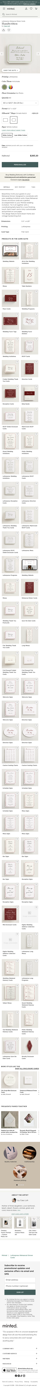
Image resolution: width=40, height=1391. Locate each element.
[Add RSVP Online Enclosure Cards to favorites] (17, 409)
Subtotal (6, 156)
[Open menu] (4, 8)
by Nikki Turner (24, 1134)
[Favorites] (31, 8)
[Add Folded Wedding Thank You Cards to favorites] (17, 361)
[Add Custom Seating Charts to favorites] (17, 748)
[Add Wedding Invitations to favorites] (17, 339)
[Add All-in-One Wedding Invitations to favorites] (36, 244)
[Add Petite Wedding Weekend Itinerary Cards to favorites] (36, 1012)
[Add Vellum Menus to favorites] (17, 985)
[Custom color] (10, 87)
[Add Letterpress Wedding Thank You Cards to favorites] (17, 508)
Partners (6, 1358)
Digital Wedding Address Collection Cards (28, 927)
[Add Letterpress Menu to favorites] (36, 533)
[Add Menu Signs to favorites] (36, 793)
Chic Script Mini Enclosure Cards (8, 1091)
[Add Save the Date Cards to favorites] (36, 603)
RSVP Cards (26, 356)
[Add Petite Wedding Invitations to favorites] (36, 434)
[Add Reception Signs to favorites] (36, 861)
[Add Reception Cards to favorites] (17, 386)
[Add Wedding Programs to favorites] (36, 291)
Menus (5, 286)
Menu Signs (25, 811)
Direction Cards (27, 379)
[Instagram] (24, 1375)
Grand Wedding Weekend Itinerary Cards (28, 1005)
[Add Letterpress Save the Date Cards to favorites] (17, 1039)
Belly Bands (26, 404)
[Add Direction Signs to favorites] (36, 702)
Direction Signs (27, 720)
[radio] (5, 120)
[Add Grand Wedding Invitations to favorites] (17, 434)
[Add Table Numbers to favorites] (36, 268)
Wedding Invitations (9, 356)
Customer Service (10, 1353)
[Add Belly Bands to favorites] (36, 386)
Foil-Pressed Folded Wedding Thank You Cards (9, 672)
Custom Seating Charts (10, 765)
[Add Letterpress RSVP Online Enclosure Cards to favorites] (17, 533)
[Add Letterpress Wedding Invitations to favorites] (17, 458)
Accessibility (34, 1381)
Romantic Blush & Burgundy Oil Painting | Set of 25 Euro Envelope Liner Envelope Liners (28, 1131)
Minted (4, 1255)
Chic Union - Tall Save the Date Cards (33, 1232)
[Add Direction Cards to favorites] (36, 361)
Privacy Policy (19, 1381)
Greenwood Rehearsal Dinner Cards (28, 1091)
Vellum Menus (7, 1003)
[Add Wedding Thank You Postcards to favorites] (17, 603)
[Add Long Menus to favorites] (36, 628)
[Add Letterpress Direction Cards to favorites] (36, 483)
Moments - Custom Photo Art (19, 1232)
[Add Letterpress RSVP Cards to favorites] (36, 458)
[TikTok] (21, 1375)
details (7, 187)
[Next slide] (38, 53)
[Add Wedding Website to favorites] (17, 244)
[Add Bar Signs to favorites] (17, 839)
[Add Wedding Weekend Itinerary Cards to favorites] (17, 960)
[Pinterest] (18, 1375)
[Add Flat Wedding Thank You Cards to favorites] (17, 628)
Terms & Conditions (7, 1381)
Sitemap (26, 1381)
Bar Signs (6, 856)
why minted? (20, 187)
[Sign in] (26, 8)
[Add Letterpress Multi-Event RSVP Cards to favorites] (36, 508)
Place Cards (7, 309)
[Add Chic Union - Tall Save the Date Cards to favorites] (38, 1218)
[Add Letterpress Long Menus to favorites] (36, 934)
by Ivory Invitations (6, 1134)
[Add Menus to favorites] (17, 268)
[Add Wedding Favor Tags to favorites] (17, 314)
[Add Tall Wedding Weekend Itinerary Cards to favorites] (17, 1012)
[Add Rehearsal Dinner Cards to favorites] (36, 580)
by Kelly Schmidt (6, 1094)
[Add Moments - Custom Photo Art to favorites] (24, 1218)
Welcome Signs (8, 697)
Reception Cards (8, 404)
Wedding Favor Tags (9, 331)
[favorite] (9, 30)
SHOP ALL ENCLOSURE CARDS (27, 1068)
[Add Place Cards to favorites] (17, 291)
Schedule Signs (8, 788)
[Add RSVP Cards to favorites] (36, 339)
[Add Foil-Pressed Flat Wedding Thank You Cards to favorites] (36, 653)
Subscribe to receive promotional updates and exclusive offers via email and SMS (19, 1269)
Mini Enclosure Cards (9, 925)
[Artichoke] (4, 87)
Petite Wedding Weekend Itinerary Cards (28, 1032)
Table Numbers (27, 286)
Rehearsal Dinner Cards (29, 598)
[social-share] (3, 30)
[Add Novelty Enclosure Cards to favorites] (36, 1039)
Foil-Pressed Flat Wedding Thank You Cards (28, 672)
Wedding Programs (28, 309)
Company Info (8, 1348)
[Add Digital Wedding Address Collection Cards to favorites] (36, 907)
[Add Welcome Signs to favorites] (17, 679)
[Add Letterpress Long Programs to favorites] (36, 960)
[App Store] (9, 1370)
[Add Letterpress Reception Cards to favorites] (17, 483)
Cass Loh (7, 26)
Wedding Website (8, 261)
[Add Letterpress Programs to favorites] (17, 558)
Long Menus (26, 645)
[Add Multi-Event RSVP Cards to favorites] (36, 409)
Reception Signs (27, 879)
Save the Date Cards (28, 621)
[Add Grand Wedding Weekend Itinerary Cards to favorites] (36, 985)
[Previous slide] (2, 53)
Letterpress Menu (27, 550)
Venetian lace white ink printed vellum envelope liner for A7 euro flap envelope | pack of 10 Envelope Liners (9, 1131)
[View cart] (36, 8)
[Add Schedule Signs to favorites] (17, 770)
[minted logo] (11, 9)
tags (33, 187)
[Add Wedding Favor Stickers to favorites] (36, 314)
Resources (7, 1364)
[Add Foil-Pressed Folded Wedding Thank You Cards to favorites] (17, 653)
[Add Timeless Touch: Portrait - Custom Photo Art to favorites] (10, 1218)
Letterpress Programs (10, 575)
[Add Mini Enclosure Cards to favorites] (17, 907)
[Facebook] (16, 1375)
